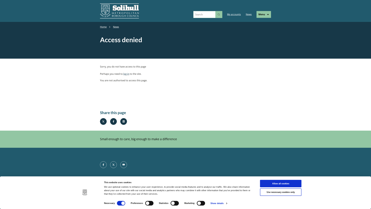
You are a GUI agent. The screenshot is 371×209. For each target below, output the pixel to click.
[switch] (149, 203)
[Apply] (218, 14)
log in (126, 73)
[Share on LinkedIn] (123, 121)
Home (103, 26)
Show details (217, 203)
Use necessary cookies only (281, 192)
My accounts (234, 14)
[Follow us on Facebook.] (103, 164)
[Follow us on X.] (113, 164)
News (249, 14)
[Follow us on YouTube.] (123, 164)
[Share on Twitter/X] (103, 121)
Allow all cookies (280, 183)
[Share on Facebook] (113, 121)
